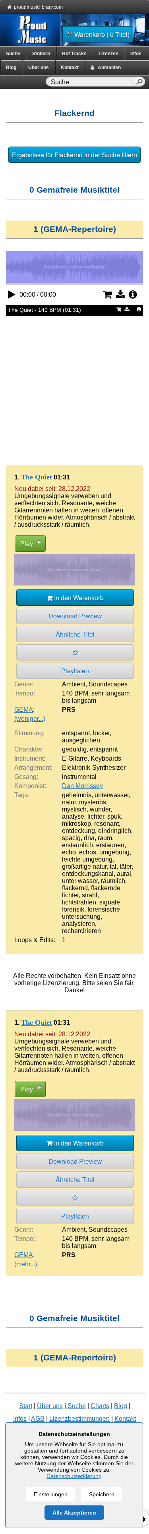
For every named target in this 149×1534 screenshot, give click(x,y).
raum (105, 838)
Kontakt (70, 67)
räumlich (113, 880)
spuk (114, 816)
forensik (73, 909)
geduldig (74, 749)
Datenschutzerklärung (74, 1476)
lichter (95, 816)
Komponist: (30, 785)
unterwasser (112, 795)
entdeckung (78, 830)
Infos (135, 53)
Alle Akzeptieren (74, 1512)
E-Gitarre (74, 758)
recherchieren (81, 930)
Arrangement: (33, 767)
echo (69, 852)
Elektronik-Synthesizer (94, 767)
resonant (106, 823)
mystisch (74, 809)
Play (26, 543)
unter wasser (80, 880)
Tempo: (24, 693)
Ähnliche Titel (75, 634)
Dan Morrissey (82, 785)
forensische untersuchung (91, 913)
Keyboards (106, 758)
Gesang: (26, 776)
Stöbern (41, 53)
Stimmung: (29, 733)
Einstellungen (51, 1494)
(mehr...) (25, 1264)
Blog (11, 67)
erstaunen (110, 845)
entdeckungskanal (88, 873)
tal (113, 866)
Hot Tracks (74, 53)
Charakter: (29, 749)
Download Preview (75, 615)
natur (69, 802)
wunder (100, 809)
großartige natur (84, 866)
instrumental (79, 776)
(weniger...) (29, 718)
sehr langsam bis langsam (96, 697)
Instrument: (29, 758)
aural (124, 873)
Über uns (38, 67)
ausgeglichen (81, 740)
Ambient (73, 684)
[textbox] (91, 82)
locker (101, 733)
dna (89, 838)
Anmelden (107, 67)
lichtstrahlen (79, 902)
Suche (13, 53)
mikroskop (76, 823)
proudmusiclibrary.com (38, 7)
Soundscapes (108, 684)
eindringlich (114, 830)
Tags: (21, 795)
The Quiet (36, 477)
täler (126, 866)
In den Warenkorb (78, 597)
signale (109, 902)
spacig (71, 838)
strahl (89, 895)
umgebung (114, 852)
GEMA (23, 709)
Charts (100, 1406)
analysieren (78, 923)
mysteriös (92, 802)
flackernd (75, 888)
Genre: (23, 684)
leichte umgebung (87, 859)
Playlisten (75, 670)
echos (87, 852)
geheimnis (76, 795)
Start (25, 1406)
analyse (73, 816)
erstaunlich (77, 845)
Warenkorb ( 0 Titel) (102, 34)
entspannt (76, 733)
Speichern (101, 1494)
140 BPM (75, 693)
